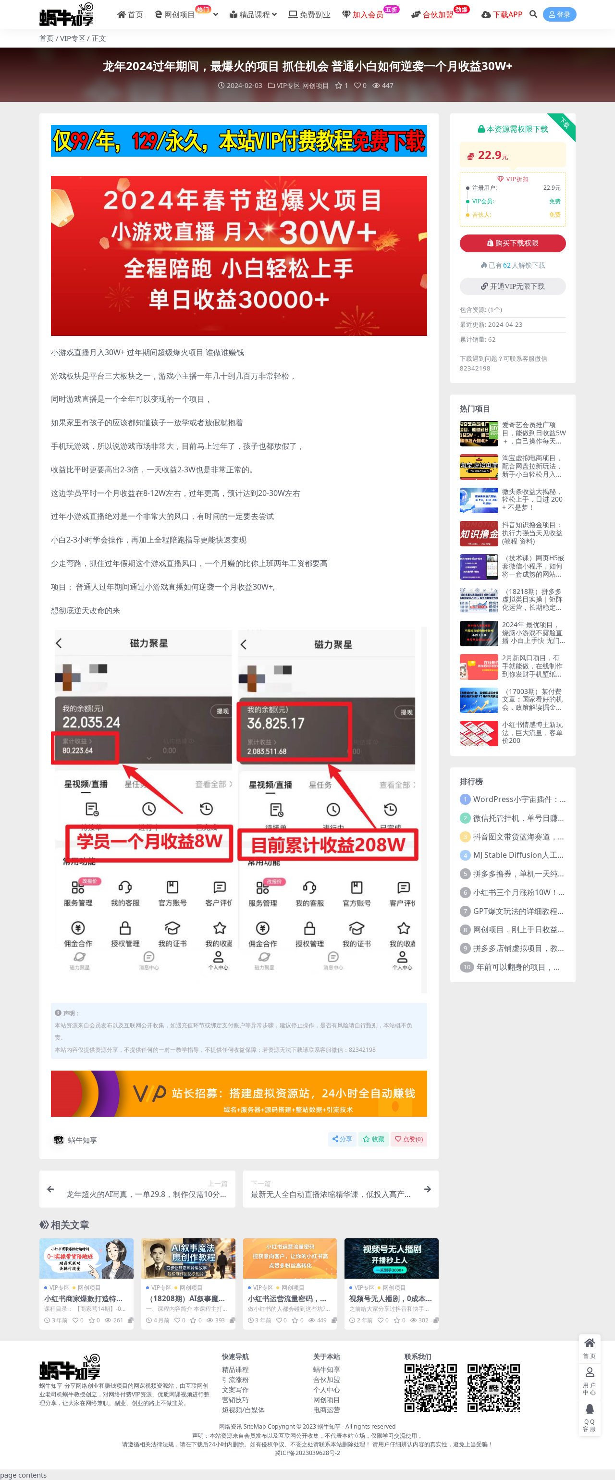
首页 (135, 14)
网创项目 (186, 12)
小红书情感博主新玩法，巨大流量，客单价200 (532, 732)
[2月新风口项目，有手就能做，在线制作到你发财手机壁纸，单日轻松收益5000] (479, 666)
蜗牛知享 (82, 1140)
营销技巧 (235, 1399)
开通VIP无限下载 (517, 286)
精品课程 (254, 14)
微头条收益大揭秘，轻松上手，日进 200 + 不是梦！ (532, 499)
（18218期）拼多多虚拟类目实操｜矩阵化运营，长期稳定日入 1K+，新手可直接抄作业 (532, 607)
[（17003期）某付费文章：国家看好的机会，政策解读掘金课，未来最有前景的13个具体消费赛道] (479, 700)
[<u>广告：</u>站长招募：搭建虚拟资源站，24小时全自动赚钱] (239, 1096)
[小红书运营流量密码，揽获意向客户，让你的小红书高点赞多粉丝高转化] (290, 1258)
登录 (563, 14)
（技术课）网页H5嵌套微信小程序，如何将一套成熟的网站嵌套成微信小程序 (533, 569)
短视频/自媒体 (243, 1409)
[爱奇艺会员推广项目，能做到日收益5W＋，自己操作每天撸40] (479, 433)
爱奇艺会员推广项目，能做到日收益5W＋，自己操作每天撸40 (534, 436)
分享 (346, 1139)
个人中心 (326, 1389)
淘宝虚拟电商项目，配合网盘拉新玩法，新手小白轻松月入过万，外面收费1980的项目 (533, 473)
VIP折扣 (517, 179)
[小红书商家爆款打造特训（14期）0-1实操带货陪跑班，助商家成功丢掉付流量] (86, 1258)
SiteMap (255, 1426)
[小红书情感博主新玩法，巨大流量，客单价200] (479, 733)
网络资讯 (230, 1426)
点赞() (413, 1139)
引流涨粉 (235, 1379)
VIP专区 (73, 38)
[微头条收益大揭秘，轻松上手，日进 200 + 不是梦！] (479, 500)
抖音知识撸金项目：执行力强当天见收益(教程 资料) (532, 532)
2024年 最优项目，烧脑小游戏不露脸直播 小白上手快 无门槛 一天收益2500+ (532, 636)
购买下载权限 (517, 243)
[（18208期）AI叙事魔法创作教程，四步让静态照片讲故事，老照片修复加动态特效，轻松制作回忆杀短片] (188, 1258)
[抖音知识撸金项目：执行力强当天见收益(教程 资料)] (479, 533)
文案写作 (235, 1389)
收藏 (378, 1139)
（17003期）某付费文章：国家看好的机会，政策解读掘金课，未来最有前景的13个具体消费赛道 (532, 707)
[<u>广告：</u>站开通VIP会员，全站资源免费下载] (239, 143)
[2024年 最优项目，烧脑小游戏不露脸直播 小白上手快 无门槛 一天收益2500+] (479, 633)
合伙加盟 (326, 1379)
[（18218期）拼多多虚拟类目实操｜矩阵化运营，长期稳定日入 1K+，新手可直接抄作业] (479, 600)
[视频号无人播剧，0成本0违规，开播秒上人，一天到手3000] (391, 1258)
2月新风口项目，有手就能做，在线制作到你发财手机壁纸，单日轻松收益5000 (532, 669)
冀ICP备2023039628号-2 (307, 1453)
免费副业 (315, 14)
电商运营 (326, 1409)
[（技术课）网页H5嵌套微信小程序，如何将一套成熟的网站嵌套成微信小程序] (479, 567)
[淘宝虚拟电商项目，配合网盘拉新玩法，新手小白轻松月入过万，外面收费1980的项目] (479, 467)
